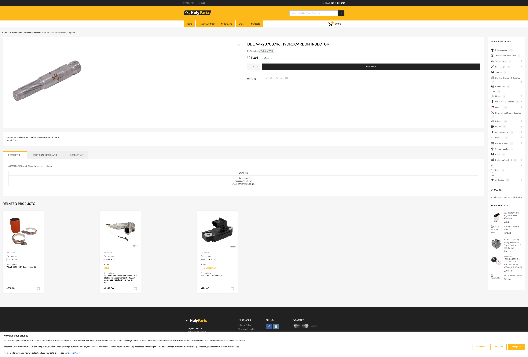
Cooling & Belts (501, 143)
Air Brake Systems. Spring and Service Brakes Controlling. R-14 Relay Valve (513, 244)
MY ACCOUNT (188, 3)
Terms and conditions (247, 329)
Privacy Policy (244, 325)
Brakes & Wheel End (503, 160)
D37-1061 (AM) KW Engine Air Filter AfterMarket (511, 215)
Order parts (226, 24)
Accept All (516, 347)
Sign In (333, 3)
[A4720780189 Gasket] (496, 278)
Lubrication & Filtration (504, 102)
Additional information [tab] (45, 155)
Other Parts (500, 86)
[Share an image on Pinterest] (276, 78)
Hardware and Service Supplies (508, 113)
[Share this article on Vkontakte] (281, 78)
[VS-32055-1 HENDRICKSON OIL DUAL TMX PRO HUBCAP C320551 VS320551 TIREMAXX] (496, 265)
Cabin (497, 155)
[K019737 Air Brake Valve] (496, 232)
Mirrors (498, 96)
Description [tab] (14, 155)
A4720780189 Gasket (513, 276)
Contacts (255, 24)
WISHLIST (201, 3)
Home (189, 24)
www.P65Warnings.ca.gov (243, 184)
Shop (241, 24)
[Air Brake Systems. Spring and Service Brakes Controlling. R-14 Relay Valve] (496, 249)
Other (493, 91)
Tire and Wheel (501, 61)
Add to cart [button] (38, 288)
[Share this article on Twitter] (266, 78)
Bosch (15, 140)
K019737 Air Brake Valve (511, 228)
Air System (499, 180)
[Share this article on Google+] (271, 78)
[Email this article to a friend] (286, 78)
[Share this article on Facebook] (261, 78)
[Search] (341, 13)
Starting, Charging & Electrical (507, 78)
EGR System (10, 253)
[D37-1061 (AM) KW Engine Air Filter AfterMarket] (496, 222)
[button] (239, 45)
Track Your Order (207, 24)
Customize (480, 347)
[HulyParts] (197, 14)
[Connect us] (269, 326)
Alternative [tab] (76, 155)
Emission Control (15, 33)
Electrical (499, 138)
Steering (498, 72)
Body (497, 170)
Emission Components (32, 33)
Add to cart (371, 66)
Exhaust (56, 137)
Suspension (500, 67)
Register (341, 3)
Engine (498, 127)
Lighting (498, 107)
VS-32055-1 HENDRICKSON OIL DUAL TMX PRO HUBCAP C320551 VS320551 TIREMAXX (513, 261)
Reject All (498, 347)
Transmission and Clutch (505, 56)
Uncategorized (501, 50)
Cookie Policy (74, 353)
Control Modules (502, 149)
